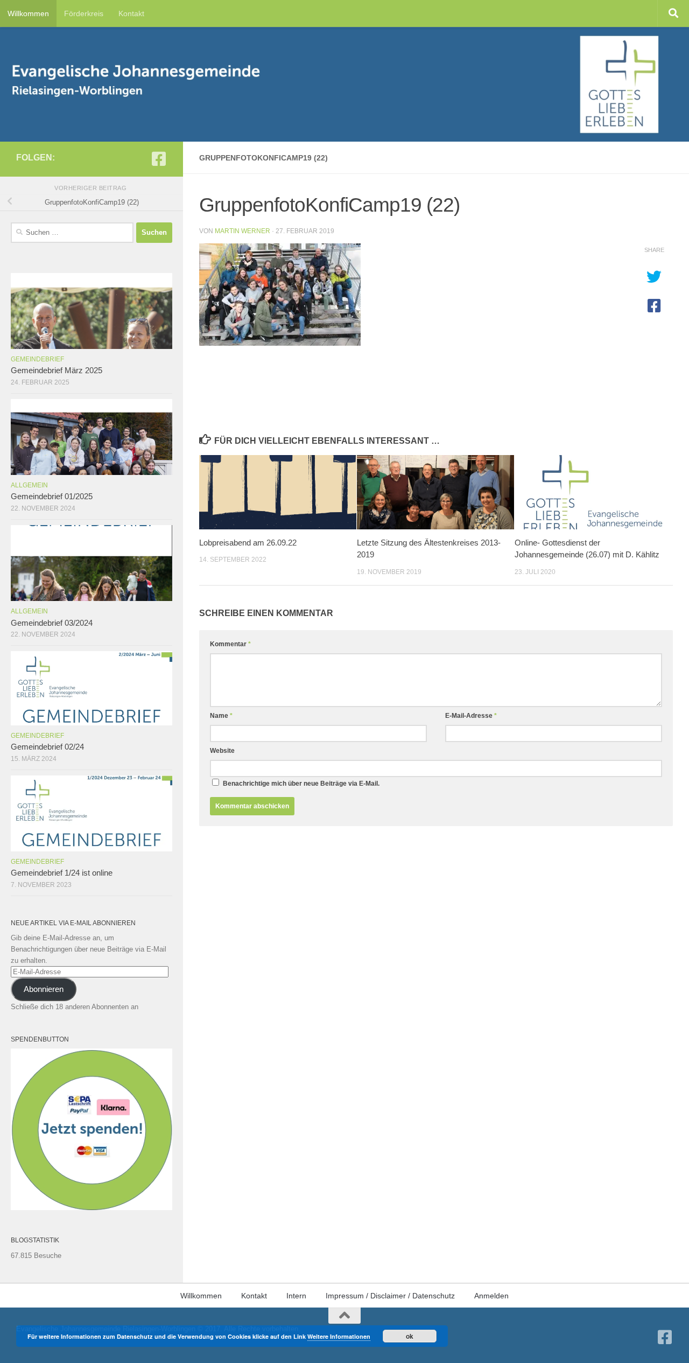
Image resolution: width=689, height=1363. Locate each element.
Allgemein (29, 485)
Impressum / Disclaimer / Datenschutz (390, 1295)
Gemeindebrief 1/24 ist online (62, 873)
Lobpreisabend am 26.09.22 (248, 542)
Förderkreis (83, 13)
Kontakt (131, 13)
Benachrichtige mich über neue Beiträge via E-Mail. (301, 783)
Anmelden (491, 1295)
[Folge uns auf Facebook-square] (159, 159)
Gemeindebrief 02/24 (47, 747)
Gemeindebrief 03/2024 (52, 623)
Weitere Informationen (338, 1336)
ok (409, 1336)
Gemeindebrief (37, 359)
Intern (296, 1295)
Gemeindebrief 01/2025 (52, 496)
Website (222, 750)
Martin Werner (242, 231)
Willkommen (28, 13)
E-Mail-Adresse (471, 715)
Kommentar (230, 644)
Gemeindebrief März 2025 (56, 370)
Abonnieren (44, 989)
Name (221, 715)
